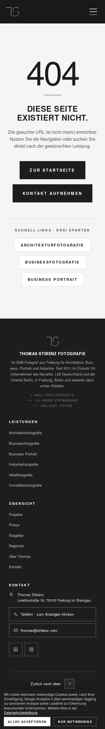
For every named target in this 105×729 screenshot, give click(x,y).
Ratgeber (16, 535)
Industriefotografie (23, 464)
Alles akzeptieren (27, 722)
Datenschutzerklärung (21, 712)
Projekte (15, 514)
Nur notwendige (75, 722)
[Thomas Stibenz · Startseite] (12, 12)
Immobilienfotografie (25, 485)
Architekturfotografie (52, 245)
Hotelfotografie (20, 474)
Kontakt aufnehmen (52, 193)
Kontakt (15, 566)
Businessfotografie (52, 262)
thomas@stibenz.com (39, 630)
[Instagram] (31, 649)
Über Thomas (20, 556)
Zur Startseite (52, 170)
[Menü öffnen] (93, 12)
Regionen (16, 545)
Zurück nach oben (46, 683)
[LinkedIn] (15, 649)
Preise (14, 524)
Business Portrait (52, 279)
